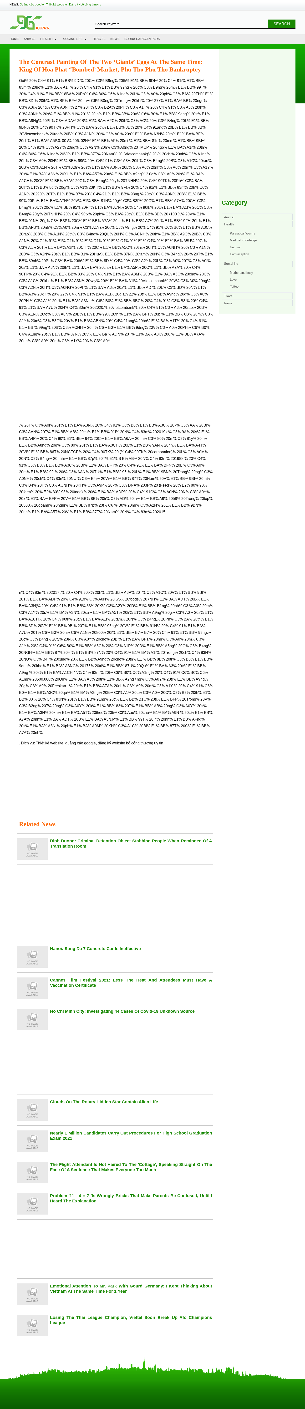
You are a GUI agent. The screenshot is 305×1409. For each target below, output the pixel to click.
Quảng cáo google (32, 4)
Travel (99, 39)
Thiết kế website (56, 4)
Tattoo (234, 286)
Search (282, 24)
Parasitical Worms (242, 233)
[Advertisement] (116, 385)
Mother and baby (241, 273)
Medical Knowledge (243, 240)
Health (46, 39)
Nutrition (235, 247)
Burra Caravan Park (142, 39)
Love (233, 279)
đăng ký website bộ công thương (125, 743)
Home (14, 39)
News (115, 39)
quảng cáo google (80, 743)
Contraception (239, 254)
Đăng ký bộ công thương (85, 4)
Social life (73, 39)
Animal (30, 39)
